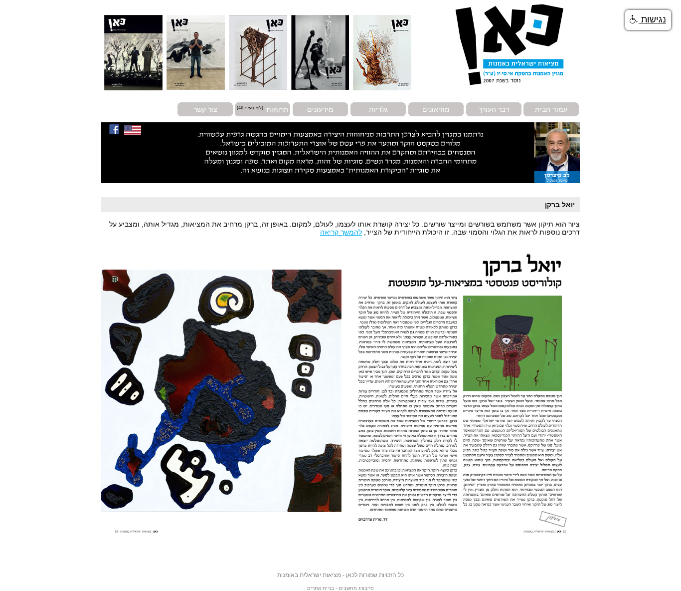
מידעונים (320, 109)
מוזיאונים (436, 109)
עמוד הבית (551, 109)
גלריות (378, 109)
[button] (648, 20)
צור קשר (205, 109)
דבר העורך (494, 109)
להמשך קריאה (341, 232)
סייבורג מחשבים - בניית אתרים (340, 588)
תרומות (277, 109)
